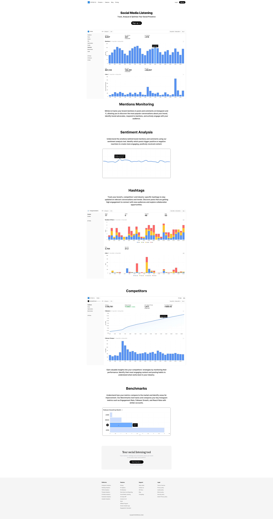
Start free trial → (136, 462)
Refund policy (160, 492)
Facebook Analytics (106, 496)
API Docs (141, 489)
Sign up (182, 2)
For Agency (122, 487)
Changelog (141, 494)
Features (107, 2)
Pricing (117, 2)
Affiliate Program (124, 503)
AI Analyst (122, 496)
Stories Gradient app (125, 505)
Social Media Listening (125, 494)
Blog (112, 2)
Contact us (141, 487)
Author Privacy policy (162, 496)
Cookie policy (160, 489)
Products (100, 2)
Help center (141, 485)
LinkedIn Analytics (106, 499)
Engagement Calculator (125, 508)
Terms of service (161, 485)
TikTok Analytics (105, 489)
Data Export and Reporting (126, 492)
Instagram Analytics (106, 485)
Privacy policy (160, 487)
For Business (123, 489)
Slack (121, 501)
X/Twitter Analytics (106, 494)
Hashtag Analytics (106, 487)
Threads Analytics (106, 492)
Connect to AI (123, 499)
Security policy (160, 494)
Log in (176, 2)
